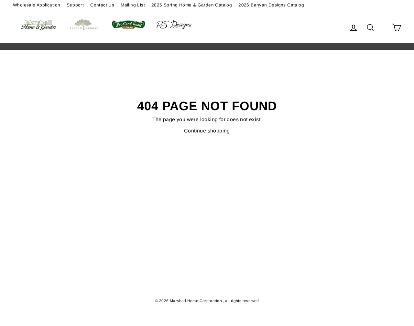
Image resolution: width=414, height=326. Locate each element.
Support (75, 5)
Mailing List (133, 5)
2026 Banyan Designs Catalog (271, 5)
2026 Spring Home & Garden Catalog (191, 5)
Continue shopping (207, 130)
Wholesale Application (36, 5)
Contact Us (102, 5)
